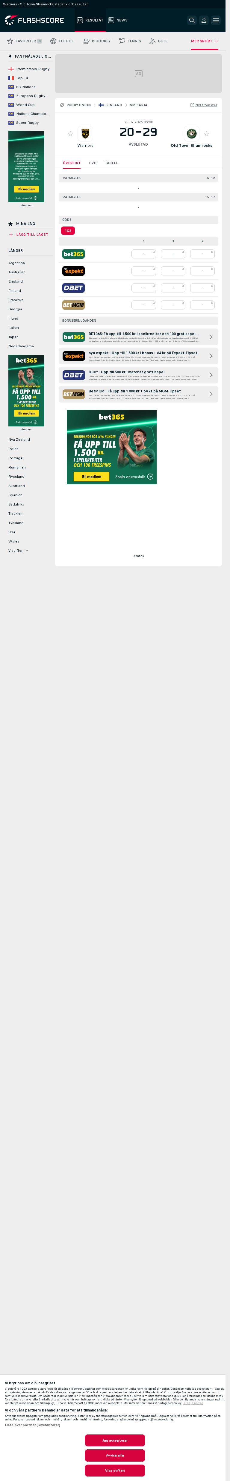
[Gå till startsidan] (38, 20)
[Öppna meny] (216, 20)
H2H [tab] (92, 163)
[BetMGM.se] (73, 305)
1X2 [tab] (68, 231)
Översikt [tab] (72, 163)
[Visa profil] (85, 133)
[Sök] (192, 20)
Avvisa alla (115, 1455)
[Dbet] (73, 288)
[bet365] (73, 254)
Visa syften (115, 1470)
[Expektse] (73, 271)
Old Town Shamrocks (191, 145)
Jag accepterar (115, 1440)
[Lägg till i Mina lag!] (70, 133)
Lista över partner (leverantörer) (32, 1425)
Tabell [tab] (111, 163)
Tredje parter (193, 1403)
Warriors (85, 145)
